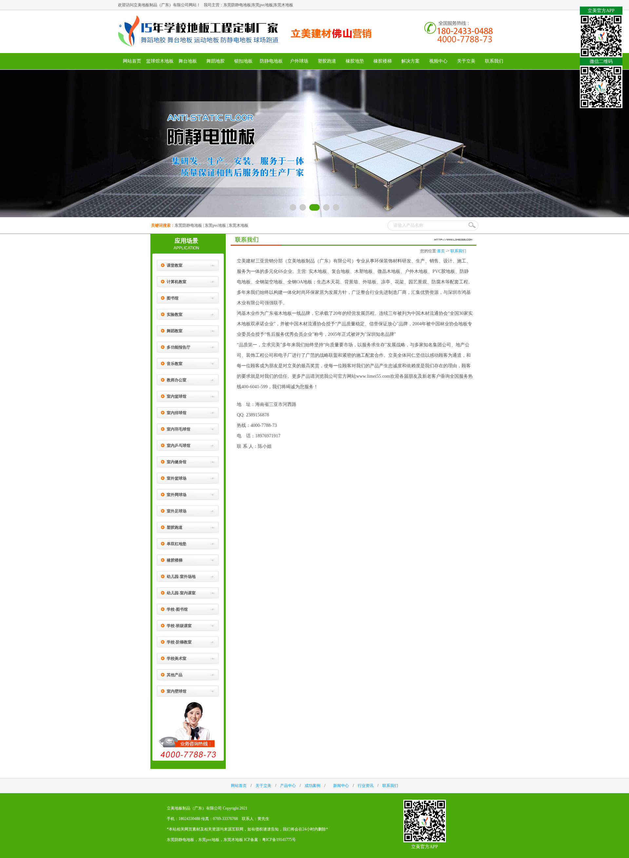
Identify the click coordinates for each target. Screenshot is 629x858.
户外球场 (299, 61)
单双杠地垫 (176, 544)
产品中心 (288, 785)
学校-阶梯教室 (179, 642)
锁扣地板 (243, 61)
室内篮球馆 (176, 396)
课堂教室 (174, 265)
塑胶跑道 (327, 61)
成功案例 (312, 785)
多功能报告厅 (178, 347)
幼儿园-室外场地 (181, 576)
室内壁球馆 (176, 691)
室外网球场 (176, 494)
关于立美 (466, 61)
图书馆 (173, 298)
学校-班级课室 (179, 625)
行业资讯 (365, 785)
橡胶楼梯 (382, 61)
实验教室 (174, 314)
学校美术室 (176, 658)
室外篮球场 (176, 478)
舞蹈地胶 (215, 61)
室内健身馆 (176, 462)
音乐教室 (174, 363)
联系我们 (494, 61)
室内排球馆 (176, 412)
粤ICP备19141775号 (279, 839)
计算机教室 (176, 281)
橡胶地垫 (355, 61)
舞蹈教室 (174, 331)
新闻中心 (341, 785)
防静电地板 (271, 61)
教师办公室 (176, 380)
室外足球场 (176, 511)
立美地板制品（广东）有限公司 (194, 808)
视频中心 (438, 61)
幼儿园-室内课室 (181, 593)
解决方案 (410, 61)
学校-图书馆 (177, 609)
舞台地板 (188, 61)
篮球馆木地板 (160, 61)
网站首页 (132, 61)
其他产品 (174, 675)
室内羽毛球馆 (178, 429)
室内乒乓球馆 (178, 445)
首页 (441, 251)
